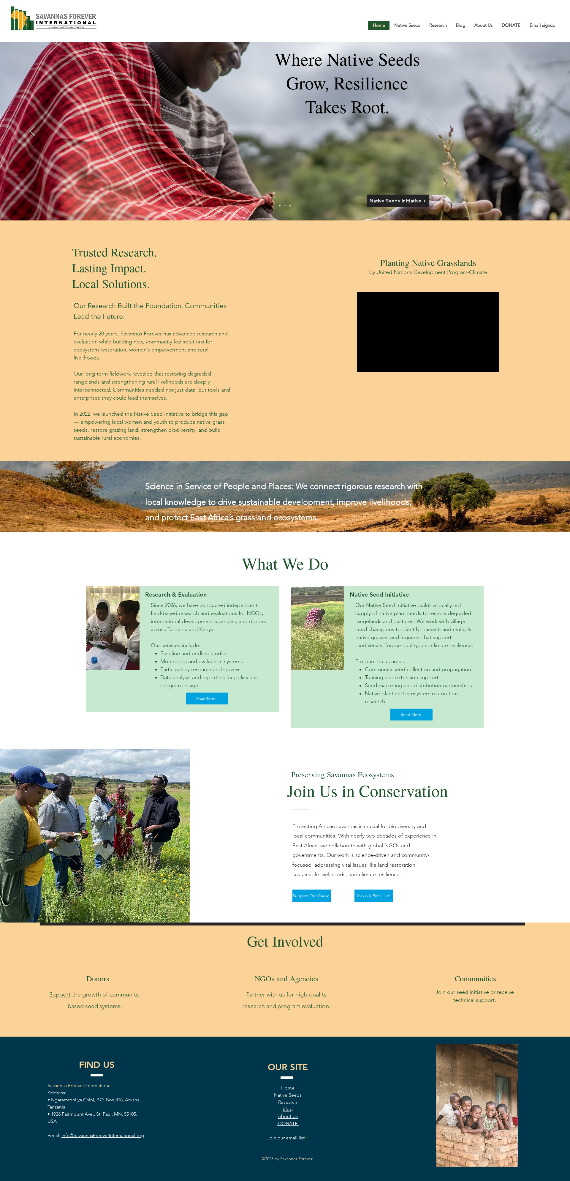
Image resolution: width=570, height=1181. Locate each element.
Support (60, 994)
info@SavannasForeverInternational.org (102, 1135)
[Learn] (285, 205)
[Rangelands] (290, 205)
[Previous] (32, 131)
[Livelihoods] (280, 205)
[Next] (537, 131)
